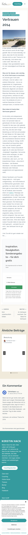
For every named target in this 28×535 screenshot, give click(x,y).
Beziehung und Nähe (9, 13)
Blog (3, 488)
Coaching (5, 476)
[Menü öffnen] (24, 4)
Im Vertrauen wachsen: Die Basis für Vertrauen (21, 314)
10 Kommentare (8, 342)
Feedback (5, 490)
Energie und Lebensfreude (11, 15)
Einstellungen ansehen (14, 529)
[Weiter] (23, 353)
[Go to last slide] (4, 353)
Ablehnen (14, 524)
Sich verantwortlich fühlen (6, 313)
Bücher (4, 485)
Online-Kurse (6, 479)
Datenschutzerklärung (15, 532)
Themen (4, 482)
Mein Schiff (5, 498)
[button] (25, 502)
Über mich (5, 474)
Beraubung (8, 337)
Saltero (11, 193)
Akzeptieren (14, 520)
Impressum (23, 532)
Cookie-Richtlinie (6, 532)
